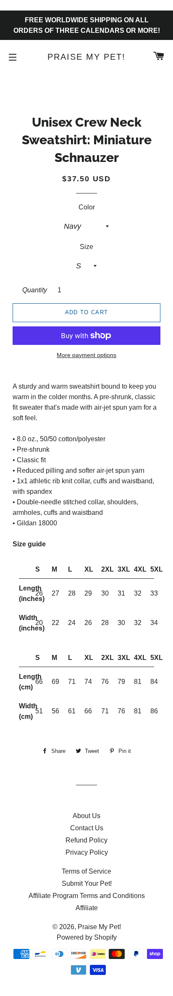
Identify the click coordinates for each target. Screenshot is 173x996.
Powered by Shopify (87, 937)
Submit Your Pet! (87, 883)
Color (87, 207)
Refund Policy (86, 840)
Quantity (34, 290)
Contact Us (86, 828)
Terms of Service (86, 871)
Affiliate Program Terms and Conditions (87, 895)
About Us (86, 815)
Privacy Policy (87, 852)
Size (86, 246)
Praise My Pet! (86, 56)
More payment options (86, 355)
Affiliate (87, 907)
